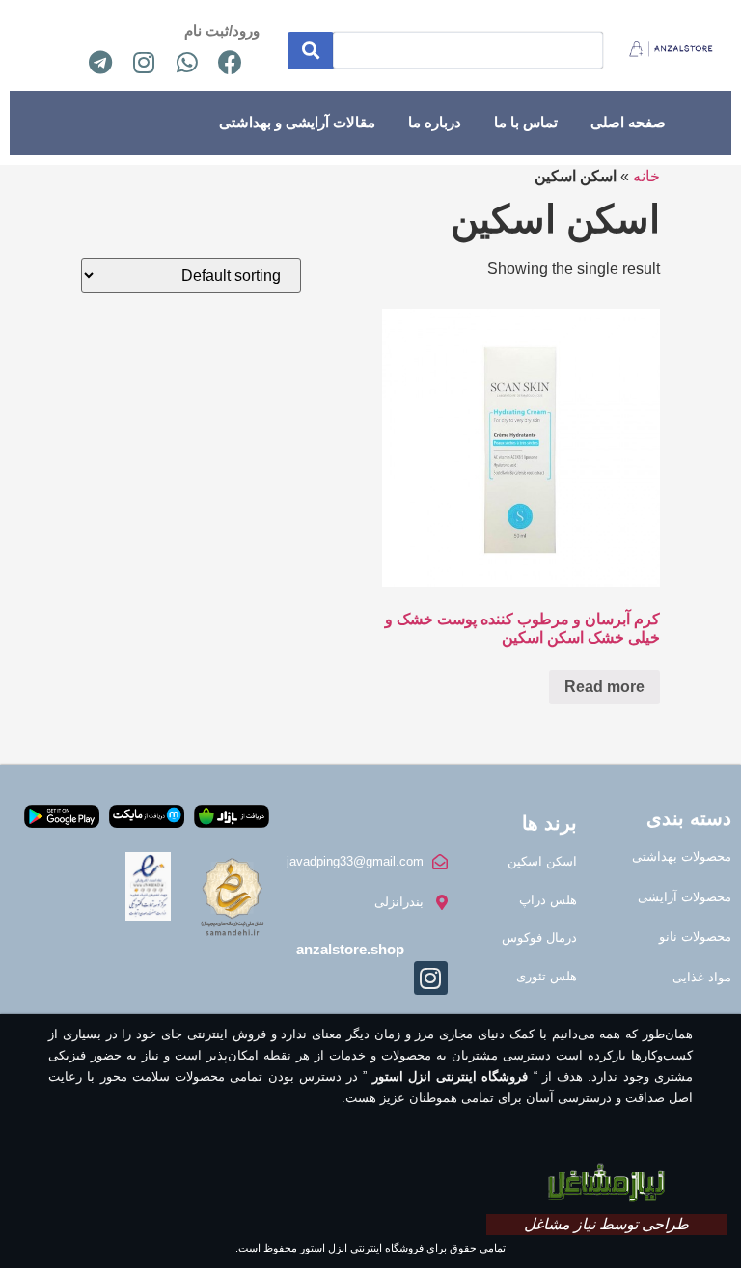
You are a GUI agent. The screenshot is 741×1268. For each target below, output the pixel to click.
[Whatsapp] (187, 61)
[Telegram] (100, 61)
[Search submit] (311, 50)
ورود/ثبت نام (222, 30)
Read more (604, 686)
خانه (646, 176)
